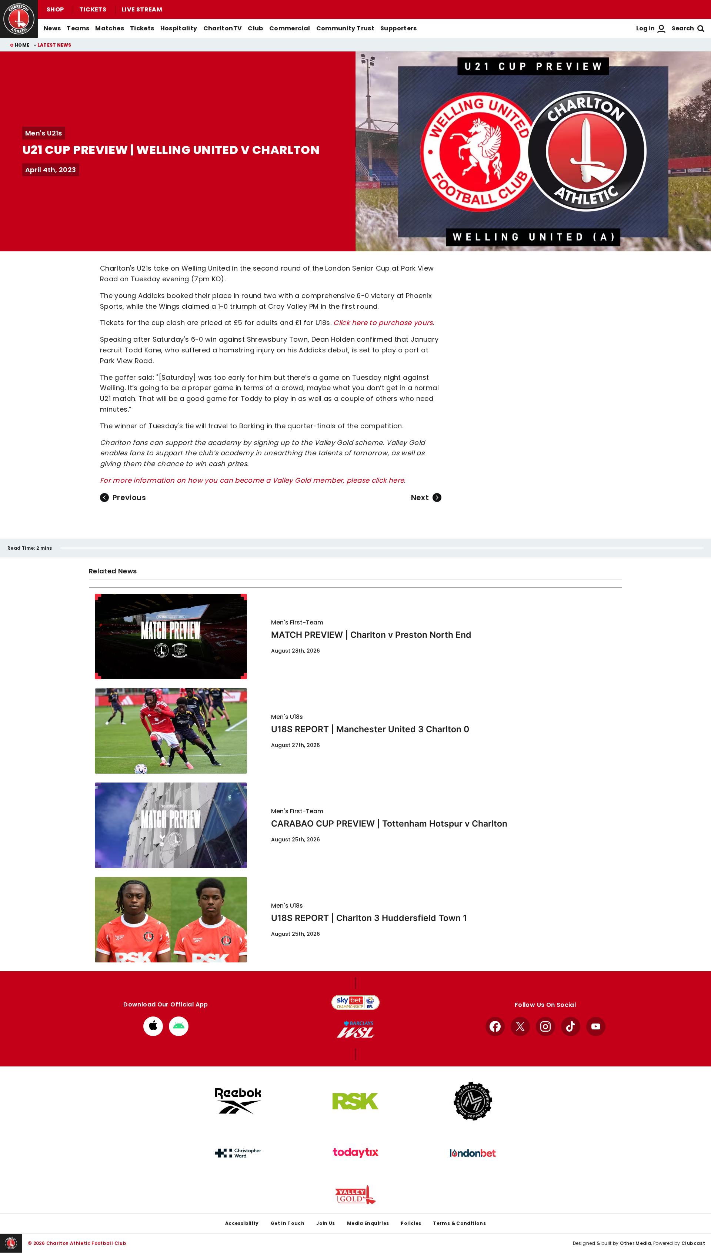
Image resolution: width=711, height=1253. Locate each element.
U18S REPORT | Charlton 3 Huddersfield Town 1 (369, 918)
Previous (129, 497)
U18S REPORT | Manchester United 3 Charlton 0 (370, 729)
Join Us (325, 1223)
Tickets (92, 9)
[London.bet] (473, 1153)
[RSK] (355, 1101)
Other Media (635, 1243)
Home (22, 45)
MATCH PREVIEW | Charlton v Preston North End (371, 635)
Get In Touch (287, 1223)
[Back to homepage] (19, 19)
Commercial (289, 28)
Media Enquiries (368, 1223)
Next (420, 497)
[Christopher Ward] (238, 1153)
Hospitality (178, 28)
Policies (411, 1223)
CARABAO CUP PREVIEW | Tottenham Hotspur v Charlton (389, 823)
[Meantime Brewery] (473, 1101)
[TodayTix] (355, 1153)
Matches (109, 28)
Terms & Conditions (459, 1223)
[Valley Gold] (355, 1195)
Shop (55, 9)
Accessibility (242, 1223)
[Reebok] (238, 1101)
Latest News (54, 45)
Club (255, 28)
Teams (78, 28)
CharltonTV (222, 28)
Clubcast (693, 1243)
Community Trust (345, 28)
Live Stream (142, 9)
